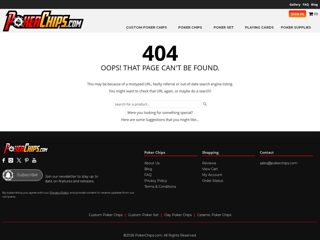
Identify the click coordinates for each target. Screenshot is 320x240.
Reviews (209, 163)
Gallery (295, 4)
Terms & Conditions (160, 186)
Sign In (297, 14)
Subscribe (27, 174)
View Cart (210, 169)
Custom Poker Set (143, 215)
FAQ (306, 4)
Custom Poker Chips (106, 215)
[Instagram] (10, 160)
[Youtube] (34, 160)
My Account (212, 175)
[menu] (201, 27)
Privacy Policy (59, 192)
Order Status (212, 181)
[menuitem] (148, 27)
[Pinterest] (27, 160)
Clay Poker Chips (178, 215)
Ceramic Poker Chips (214, 215)
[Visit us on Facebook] (3, 160)
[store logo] (43, 21)
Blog (314, 4)
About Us (152, 163)
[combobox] (157, 104)
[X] (19, 160)
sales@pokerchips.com (278, 163)
